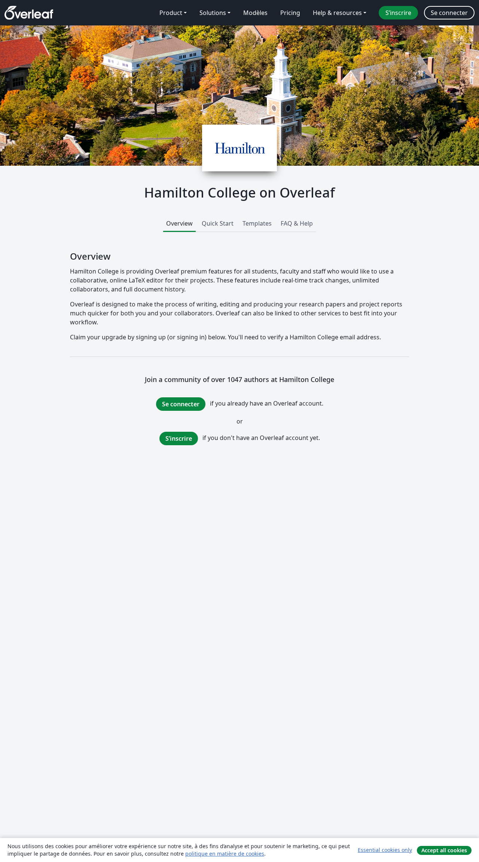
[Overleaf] (28, 12)
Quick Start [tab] (218, 223)
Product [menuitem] (170, 13)
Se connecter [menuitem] (449, 13)
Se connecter (180, 404)
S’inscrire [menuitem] (398, 13)
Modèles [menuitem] (255, 13)
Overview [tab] (179, 223)
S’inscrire (178, 438)
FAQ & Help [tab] (297, 223)
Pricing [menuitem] (290, 13)
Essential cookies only (385, 849)
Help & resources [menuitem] (337, 13)
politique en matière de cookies (224, 853)
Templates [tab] (257, 223)
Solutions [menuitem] (212, 13)
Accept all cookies (444, 850)
